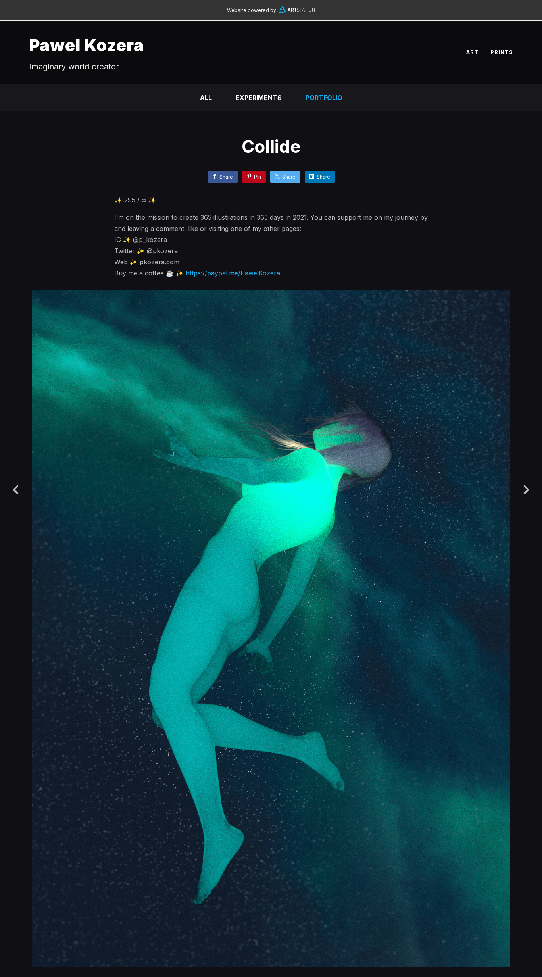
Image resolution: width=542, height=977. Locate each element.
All (206, 98)
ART (472, 52)
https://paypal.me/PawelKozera (233, 273)
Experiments (259, 98)
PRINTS (501, 52)
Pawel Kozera (86, 45)
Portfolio (324, 98)
